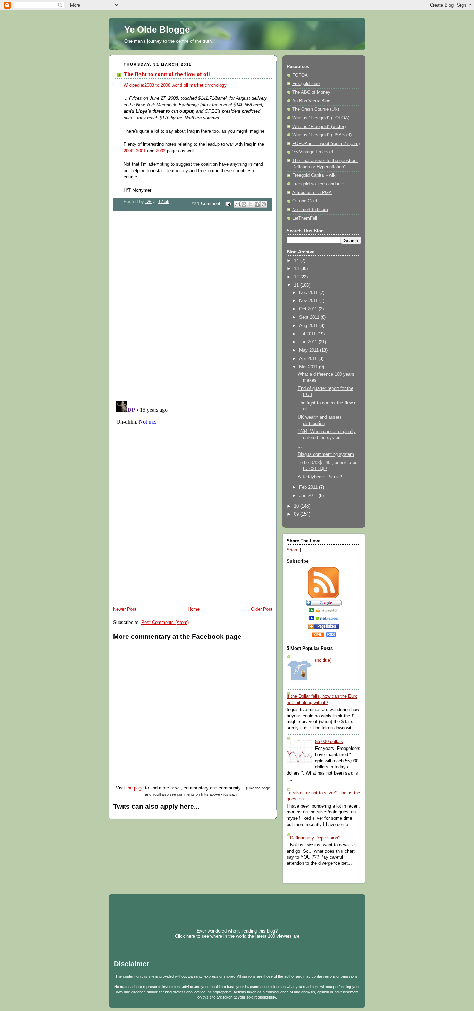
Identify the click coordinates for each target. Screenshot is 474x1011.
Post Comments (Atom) (165, 622)
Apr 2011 (308, 358)
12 (297, 277)
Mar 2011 (309, 367)
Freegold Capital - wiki (314, 175)
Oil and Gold (304, 201)
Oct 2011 (309, 309)
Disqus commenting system (326, 454)
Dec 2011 (309, 292)
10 (297, 506)
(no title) (323, 660)
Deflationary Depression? (315, 838)
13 (297, 268)
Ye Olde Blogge (157, 29)
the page (135, 788)
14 (297, 260)
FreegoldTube (306, 83)
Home (194, 609)
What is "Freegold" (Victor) (319, 126)
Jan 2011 (309, 495)
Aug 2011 (309, 325)
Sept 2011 (310, 317)
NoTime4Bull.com (310, 209)
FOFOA (300, 75)
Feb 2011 (309, 487)
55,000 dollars (329, 741)
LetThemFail (304, 218)
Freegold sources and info (318, 184)
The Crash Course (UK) (315, 109)
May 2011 (309, 350)
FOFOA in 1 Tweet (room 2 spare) (326, 143)
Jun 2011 (309, 342)
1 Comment (208, 203)
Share (292, 550)
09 (297, 514)
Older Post (261, 609)
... (300, 446)
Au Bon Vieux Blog (311, 101)
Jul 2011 (308, 334)
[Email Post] (228, 203)
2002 (161, 151)
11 (297, 285)
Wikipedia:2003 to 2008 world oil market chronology (175, 85)
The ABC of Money (311, 92)
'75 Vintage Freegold (312, 152)
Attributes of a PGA (312, 192)
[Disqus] (192, 305)
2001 (141, 151)
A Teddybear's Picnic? (320, 477)
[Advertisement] (190, 589)
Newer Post (124, 609)
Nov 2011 (309, 300)
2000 (128, 151)
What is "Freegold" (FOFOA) (320, 118)
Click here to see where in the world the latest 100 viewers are (237, 936)
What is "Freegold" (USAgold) (322, 135)
